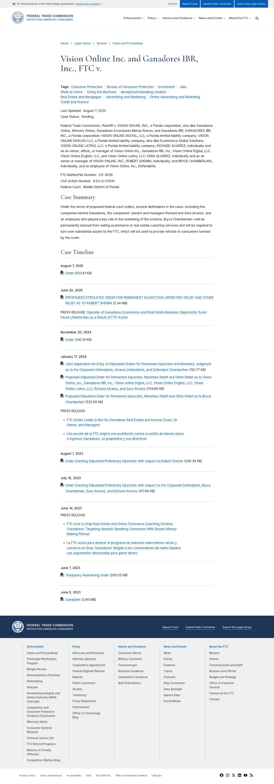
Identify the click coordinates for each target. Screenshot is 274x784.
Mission (214, 652)
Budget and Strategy (222, 676)
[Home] (44, 21)
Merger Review (36, 669)
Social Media (172, 701)
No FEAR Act (103, 775)
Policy (76, 646)
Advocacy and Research (88, 652)
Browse (102, 43)
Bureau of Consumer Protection (130, 87)
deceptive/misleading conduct (143, 92)
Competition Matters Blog (43, 760)
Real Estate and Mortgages (81, 97)
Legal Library (82, 43)
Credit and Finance (75, 102)
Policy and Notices (51, 775)
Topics (168, 671)
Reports (78, 676)
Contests (169, 676)
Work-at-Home (71, 92)
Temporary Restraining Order (87, 575)
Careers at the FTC (221, 693)
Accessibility (74, 775)
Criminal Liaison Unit (40, 737)
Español (173, 3)
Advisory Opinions (84, 658)
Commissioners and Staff (225, 665)
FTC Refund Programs (41, 743)
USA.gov (157, 775)
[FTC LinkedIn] (239, 775)
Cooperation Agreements (89, 665)
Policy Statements (84, 701)
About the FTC (218, 646)
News (167, 652)
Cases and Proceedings (127, 43)
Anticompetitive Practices (43, 675)
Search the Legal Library (251, 3)
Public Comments (84, 682)
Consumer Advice (129, 652)
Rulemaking (34, 681)
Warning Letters (37, 721)
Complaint (73, 599)
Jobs (183, 87)
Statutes (32, 687)
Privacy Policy (27, 775)
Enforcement (35, 646)
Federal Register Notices (89, 671)
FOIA (88, 775)
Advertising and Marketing (126, 97)
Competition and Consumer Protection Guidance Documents (41, 711)
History (213, 658)
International (81, 707)
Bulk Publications (129, 682)
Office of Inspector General (131, 775)
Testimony (79, 695)
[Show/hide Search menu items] (257, 18)
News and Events (175, 646)
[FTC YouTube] (245, 775)
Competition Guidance (133, 676)
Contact (214, 699)
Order (69, 273)
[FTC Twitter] (233, 775)
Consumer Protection (87, 87)
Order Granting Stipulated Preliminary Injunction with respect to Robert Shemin (124, 461)
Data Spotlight (173, 689)
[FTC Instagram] (227, 775)
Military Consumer (130, 658)
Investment (166, 87)
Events (168, 658)
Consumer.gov (127, 665)
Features (169, 665)
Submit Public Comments (217, 3)
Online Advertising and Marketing (175, 97)
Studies (77, 689)
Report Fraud (189, 3)
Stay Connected (174, 682)
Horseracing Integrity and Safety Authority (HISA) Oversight (43, 697)
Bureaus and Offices (222, 671)
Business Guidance (131, 671)
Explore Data (172, 695)
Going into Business (101, 92)
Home (64, 43)
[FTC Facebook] (221, 775)
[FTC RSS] (251, 775)
